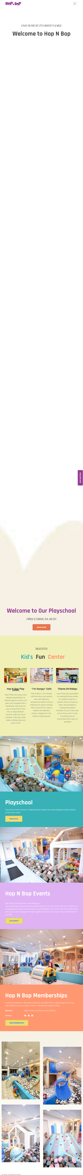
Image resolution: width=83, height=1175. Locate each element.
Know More (41, 627)
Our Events (14, 921)
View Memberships (16, 1023)
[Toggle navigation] (75, 3)
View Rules (13, 819)
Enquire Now (80, 477)
